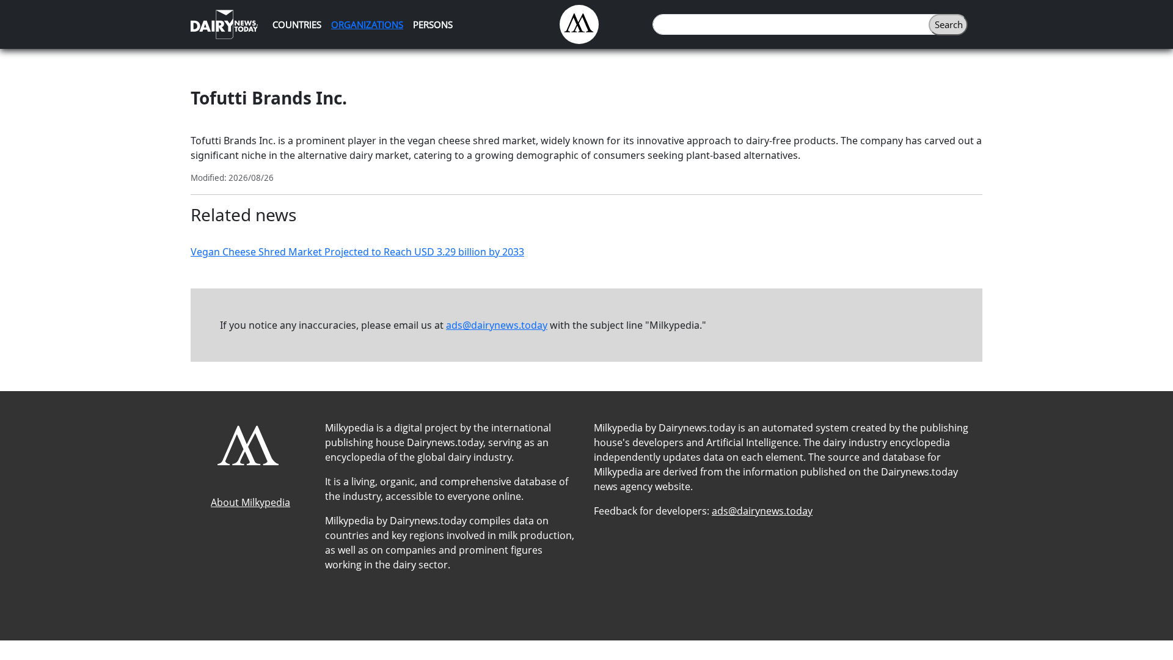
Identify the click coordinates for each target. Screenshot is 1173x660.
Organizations (367, 24)
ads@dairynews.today (496, 325)
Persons (433, 24)
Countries (296, 24)
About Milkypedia (250, 502)
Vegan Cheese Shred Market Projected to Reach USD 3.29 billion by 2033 (357, 251)
